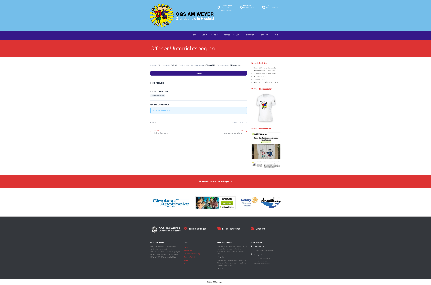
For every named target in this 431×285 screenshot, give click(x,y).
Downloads (264, 34)
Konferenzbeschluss (158, 95)
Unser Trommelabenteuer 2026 (265, 82)
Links (276, 34)
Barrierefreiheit (189, 257)
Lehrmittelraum (161, 133)
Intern (186, 260)
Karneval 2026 (259, 79)
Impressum (188, 250)
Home (194, 34)
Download (198, 73)
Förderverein (249, 34)
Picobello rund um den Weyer (264, 73)
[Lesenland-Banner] (215, 202)
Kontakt (186, 264)
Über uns (260, 228)
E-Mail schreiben (231, 228)
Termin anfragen (197, 228)
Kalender (227, 34)
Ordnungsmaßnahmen (233, 133)
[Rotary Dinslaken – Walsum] (260, 202)
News (216, 34)
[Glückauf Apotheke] (171, 202)
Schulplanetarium (260, 76)
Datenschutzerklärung (192, 254)
